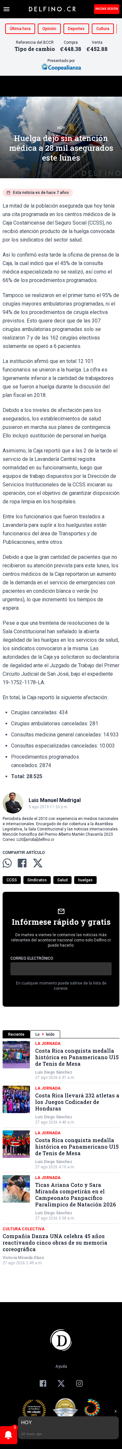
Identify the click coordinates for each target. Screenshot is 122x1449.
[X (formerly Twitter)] (61, 1383)
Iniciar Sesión (106, 8)
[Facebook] (43, 1383)
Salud (62, 880)
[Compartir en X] (38, 863)
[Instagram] (79, 1383)
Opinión (49, 28)
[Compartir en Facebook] (22, 863)
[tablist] (61, 1034)
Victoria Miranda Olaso (23, 1257)
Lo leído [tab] (45, 1034)
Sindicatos (37, 880)
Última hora (20, 28)
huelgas (85, 880)
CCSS (12, 880)
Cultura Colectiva (24, 1229)
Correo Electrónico (31, 958)
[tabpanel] (61, 1153)
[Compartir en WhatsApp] (7, 863)
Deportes (76, 28)
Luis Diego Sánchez (53, 1072)
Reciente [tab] (16, 1034)
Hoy (61, 128)
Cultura (102, 28)
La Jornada (48, 1043)
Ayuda (61, 1366)
